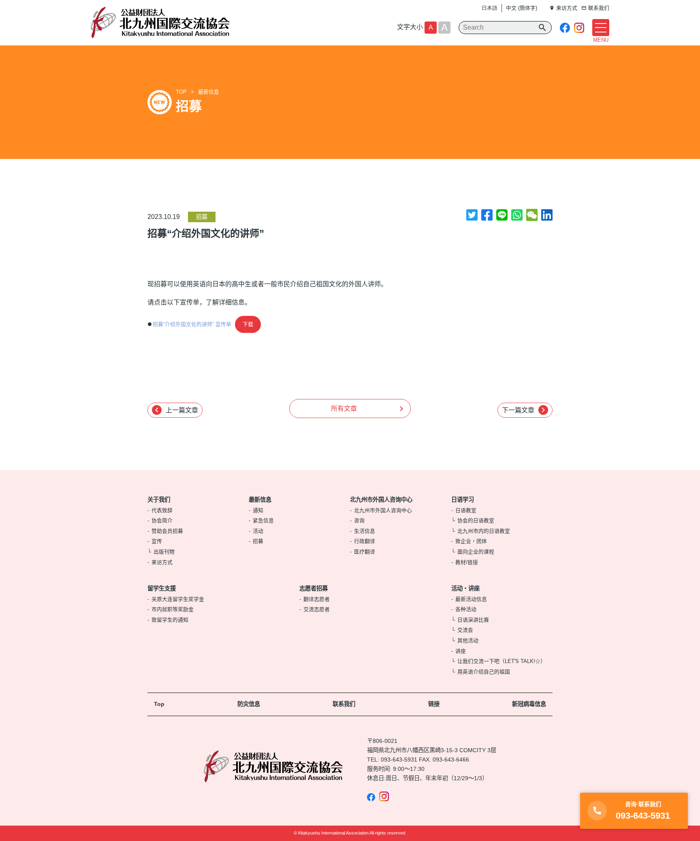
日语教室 (465, 510)
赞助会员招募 (167, 531)
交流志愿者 (316, 609)
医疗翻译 (364, 552)
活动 (258, 531)
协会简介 (162, 520)
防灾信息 (248, 704)
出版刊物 (164, 552)
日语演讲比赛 (473, 620)
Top (159, 704)
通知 (258, 510)
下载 (248, 324)
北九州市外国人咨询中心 (381, 499)
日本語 (489, 8)
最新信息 (208, 92)
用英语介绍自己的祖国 (483, 672)
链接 (434, 704)
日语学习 (462, 499)
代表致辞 (162, 510)
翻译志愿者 (316, 599)
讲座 (460, 651)
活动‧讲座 (465, 588)
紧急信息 (263, 520)
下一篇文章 (525, 410)
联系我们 (344, 704)
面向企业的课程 (475, 552)
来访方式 (162, 562)
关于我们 (158, 499)
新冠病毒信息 (529, 704)
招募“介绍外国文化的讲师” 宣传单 (192, 324)
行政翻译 (364, 541)
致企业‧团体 (471, 541)
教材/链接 (466, 562)
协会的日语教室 (475, 520)
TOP (181, 92)
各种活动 (465, 609)
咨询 (359, 520)
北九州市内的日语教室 (483, 531)
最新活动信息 (471, 599)
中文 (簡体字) (521, 8)
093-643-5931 (399, 759)
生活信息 (364, 531)
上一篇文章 (175, 410)
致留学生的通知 (170, 620)
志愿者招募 (313, 588)
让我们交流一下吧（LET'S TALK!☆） (501, 661)
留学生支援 (161, 588)
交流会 (465, 630)
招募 (201, 217)
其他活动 (467, 640)
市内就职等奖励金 (173, 609)
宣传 (157, 541)
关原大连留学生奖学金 (178, 599)
